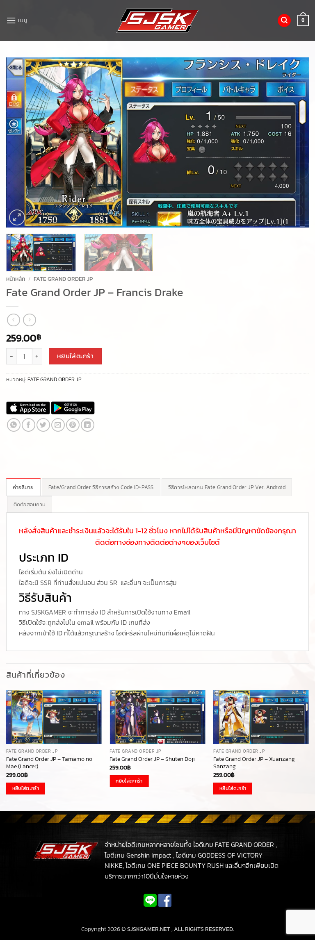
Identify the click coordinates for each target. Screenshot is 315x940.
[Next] (292, 142)
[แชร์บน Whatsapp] (14, 425)
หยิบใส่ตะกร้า (75, 356)
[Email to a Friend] (58, 425)
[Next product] (13, 320)
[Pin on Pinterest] (73, 425)
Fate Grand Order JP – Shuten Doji (152, 759)
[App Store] (28, 408)
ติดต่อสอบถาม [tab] (30, 504)
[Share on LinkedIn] (87, 425)
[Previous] (22, 142)
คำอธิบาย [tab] (23, 487)
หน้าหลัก (15, 279)
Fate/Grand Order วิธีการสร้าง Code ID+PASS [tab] (101, 487)
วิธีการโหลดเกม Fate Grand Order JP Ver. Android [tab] (227, 487)
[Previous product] (29, 320)
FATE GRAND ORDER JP (63, 279)
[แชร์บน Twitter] (43, 425)
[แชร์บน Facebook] (28, 425)
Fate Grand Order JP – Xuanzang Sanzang (254, 762)
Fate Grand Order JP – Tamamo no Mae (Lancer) (49, 762)
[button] (16, 20)
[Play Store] (73, 408)
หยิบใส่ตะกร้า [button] (25, 788)
